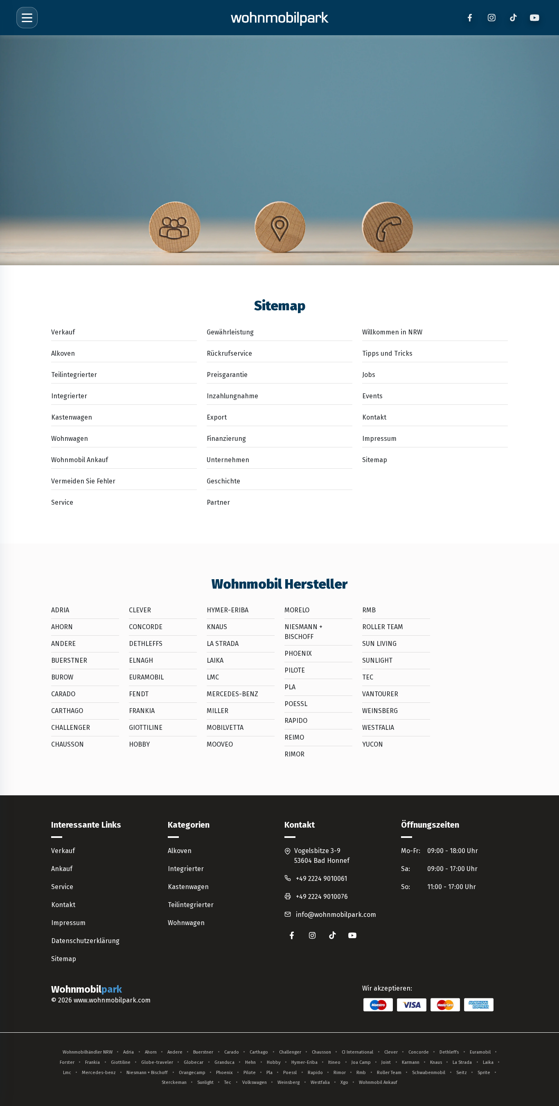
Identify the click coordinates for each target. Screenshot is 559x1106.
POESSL (295, 704)
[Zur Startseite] (279, 18)
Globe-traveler (157, 1062)
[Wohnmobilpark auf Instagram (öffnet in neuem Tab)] (312, 935)
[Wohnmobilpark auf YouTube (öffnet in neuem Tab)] (352, 935)
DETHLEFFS (145, 644)
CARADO (63, 694)
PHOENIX (298, 653)
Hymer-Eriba (304, 1062)
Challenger (290, 1052)
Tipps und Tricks (387, 353)
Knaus (436, 1062)
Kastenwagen (71, 417)
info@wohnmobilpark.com (336, 915)
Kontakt (374, 417)
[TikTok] (513, 18)
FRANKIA (142, 711)
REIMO (294, 737)
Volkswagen (254, 1082)
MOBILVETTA (225, 727)
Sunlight (205, 1082)
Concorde (418, 1052)
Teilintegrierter (74, 375)
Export (217, 417)
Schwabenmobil (428, 1072)
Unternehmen (228, 460)
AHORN (62, 627)
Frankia (92, 1062)
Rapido (315, 1072)
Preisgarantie (227, 375)
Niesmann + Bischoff (147, 1072)
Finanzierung (226, 438)
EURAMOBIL (146, 677)
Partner (218, 502)
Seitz (461, 1072)
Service (62, 502)
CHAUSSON (67, 744)
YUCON (372, 744)
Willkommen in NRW (392, 332)
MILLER (217, 711)
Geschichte (223, 481)
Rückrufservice (229, 353)
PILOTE (294, 670)
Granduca (224, 1062)
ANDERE (63, 644)
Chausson (321, 1052)
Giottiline (121, 1062)
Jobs (368, 375)
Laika (488, 1062)
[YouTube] (535, 18)
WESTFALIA (378, 727)
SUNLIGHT (377, 660)
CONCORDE (145, 627)
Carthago (259, 1052)
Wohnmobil (86, 989)
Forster (67, 1062)
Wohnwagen (69, 438)
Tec (227, 1082)
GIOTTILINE (145, 727)
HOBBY (139, 744)
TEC (367, 677)
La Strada (462, 1062)
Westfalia (320, 1082)
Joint (386, 1062)
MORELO (296, 610)
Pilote (249, 1072)
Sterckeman (174, 1082)
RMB (369, 610)
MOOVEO (220, 744)
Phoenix (224, 1072)
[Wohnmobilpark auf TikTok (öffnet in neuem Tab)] (332, 935)
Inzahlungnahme (232, 396)
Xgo (344, 1082)
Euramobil (480, 1052)
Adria (128, 1052)
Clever (391, 1052)
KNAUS (217, 627)
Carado (231, 1052)
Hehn (250, 1062)
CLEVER (140, 610)
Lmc (67, 1072)
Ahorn (151, 1052)
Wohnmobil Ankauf (79, 460)
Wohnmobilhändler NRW (88, 1052)
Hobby (274, 1062)
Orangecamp (192, 1072)
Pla (269, 1072)
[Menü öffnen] (27, 17)
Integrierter (69, 396)
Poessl (290, 1072)
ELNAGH (141, 660)
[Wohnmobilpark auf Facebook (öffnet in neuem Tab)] (291, 935)
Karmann (410, 1062)
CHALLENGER (70, 727)
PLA (289, 687)
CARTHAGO (67, 711)
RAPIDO (295, 721)
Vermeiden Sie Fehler (83, 481)
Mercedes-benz (99, 1072)
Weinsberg (288, 1082)
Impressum (379, 438)
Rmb (361, 1072)
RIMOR (294, 754)
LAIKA (215, 660)
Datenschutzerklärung (85, 941)
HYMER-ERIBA (227, 610)
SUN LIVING (379, 644)
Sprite (484, 1072)
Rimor (340, 1072)
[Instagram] (491, 18)
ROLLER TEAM (382, 627)
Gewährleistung (230, 332)
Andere (175, 1052)
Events (372, 396)
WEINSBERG (380, 711)
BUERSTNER (69, 660)
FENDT (139, 694)
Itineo (334, 1062)
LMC (213, 677)
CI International (357, 1052)
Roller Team (389, 1072)
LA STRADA (223, 644)
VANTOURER (380, 694)
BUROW (62, 677)
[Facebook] (470, 18)
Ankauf (61, 869)
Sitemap (374, 460)
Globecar (193, 1062)
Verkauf (63, 332)
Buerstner (203, 1052)
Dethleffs (449, 1052)
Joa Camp (361, 1062)
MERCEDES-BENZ (232, 694)
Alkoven (63, 353)
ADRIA (60, 610)
